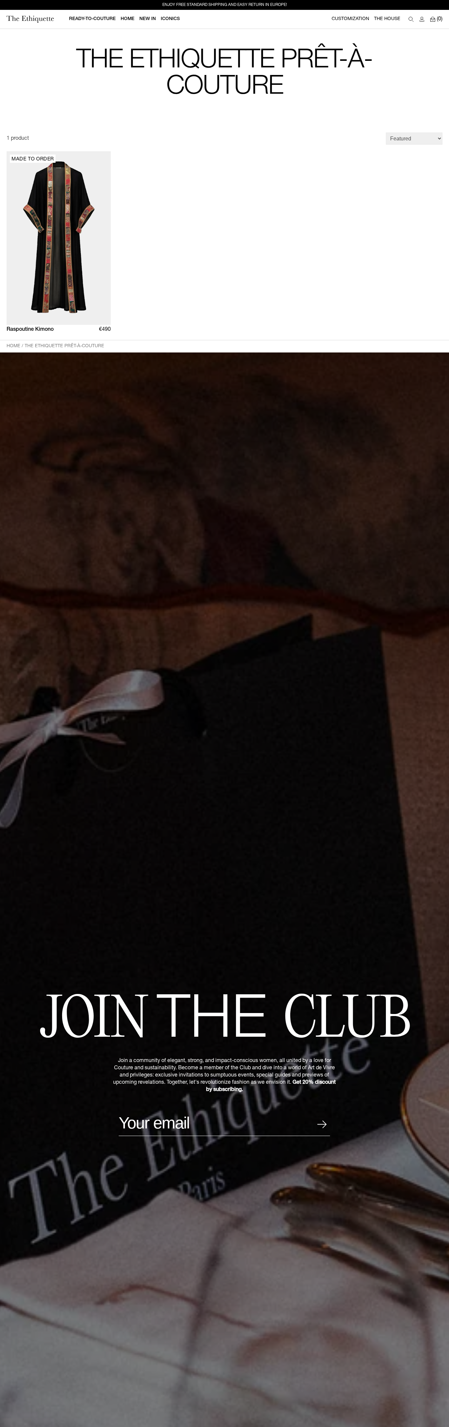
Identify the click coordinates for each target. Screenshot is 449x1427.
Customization (350, 19)
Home (13, 346)
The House (387, 19)
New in (147, 19)
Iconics (170, 19)
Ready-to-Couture (92, 19)
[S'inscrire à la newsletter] (322, 1124)
